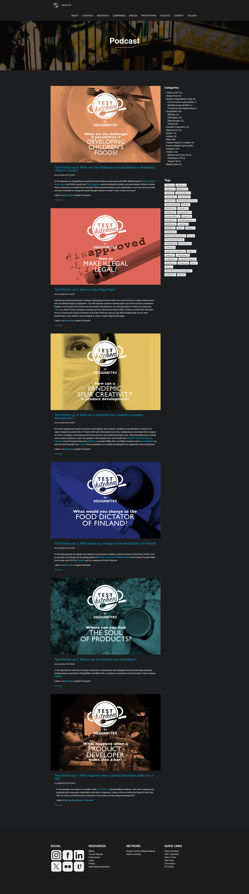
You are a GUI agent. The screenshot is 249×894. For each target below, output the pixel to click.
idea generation (172, 216)
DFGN (185, 204)
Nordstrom (170, 232)
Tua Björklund (60, 783)
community (171, 197)
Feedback (170, 212)
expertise (183, 208)
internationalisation (187, 220)
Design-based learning (187, 201)
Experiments (172, 129)
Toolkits (165, 15)
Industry (169, 136)
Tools (169, 267)
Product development (174, 240)
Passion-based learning (175, 236)
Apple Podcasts (85, 800)
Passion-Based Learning (177, 145)
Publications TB (175, 158)
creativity (170, 201)
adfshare (181, 185)
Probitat (91, 441)
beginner (170, 189)
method (190, 228)
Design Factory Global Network (140, 850)
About (75, 15)
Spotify (69, 448)
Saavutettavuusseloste (99, 866)
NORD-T (58, 676)
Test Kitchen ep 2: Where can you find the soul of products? (95, 659)
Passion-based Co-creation (178, 142)
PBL (191, 236)
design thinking (172, 204)
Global (169, 133)
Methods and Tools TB (178, 154)
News (168, 139)
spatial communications (175, 251)
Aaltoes (169, 185)
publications (184, 243)
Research (103, 15)
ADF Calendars (171, 854)
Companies (119, 15)
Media (91, 850)
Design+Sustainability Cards (179, 98)
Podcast (171, 123)
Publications (94, 857)
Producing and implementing (181, 108)
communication (183, 193)
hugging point (184, 212)
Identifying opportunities (178, 105)
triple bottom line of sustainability (178, 271)
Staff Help (169, 860)
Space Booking (171, 850)
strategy (170, 255)
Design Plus (171, 95)
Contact (179, 15)
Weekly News (172, 164)
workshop (170, 275)
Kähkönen (170, 224)
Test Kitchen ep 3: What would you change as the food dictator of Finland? (105, 543)
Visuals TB (173, 161)
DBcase (171, 114)
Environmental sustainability (180, 101)
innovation (170, 220)
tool (193, 263)
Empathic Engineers (175, 126)
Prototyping (148, 15)
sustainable (171, 259)
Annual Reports (96, 854)
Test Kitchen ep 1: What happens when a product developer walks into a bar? (103, 777)
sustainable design (187, 259)
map (180, 228)
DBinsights (173, 117)
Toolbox (169, 151)
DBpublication (174, 120)
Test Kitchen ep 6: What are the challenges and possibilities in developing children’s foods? (104, 168)
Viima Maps (169, 863)
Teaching (170, 263)
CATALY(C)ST (172, 92)
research (170, 247)
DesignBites (171, 111)
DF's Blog (169, 866)
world (181, 275)
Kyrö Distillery (102, 789)
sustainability (183, 255)
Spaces (133, 15)
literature (170, 228)
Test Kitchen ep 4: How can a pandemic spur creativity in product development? (98, 416)
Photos (92, 863)
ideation (187, 216)
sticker (191, 251)
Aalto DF (66, 5)
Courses (87, 15)
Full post (58, 199)
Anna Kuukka (60, 175)
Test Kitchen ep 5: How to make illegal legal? (85, 289)
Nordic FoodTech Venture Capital (114, 557)
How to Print (170, 857)
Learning (183, 224)
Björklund (182, 189)
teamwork (183, 263)
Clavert (169, 193)
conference (184, 197)
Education (170, 208)
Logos (91, 860)
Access (192, 15)
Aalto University (133, 854)
